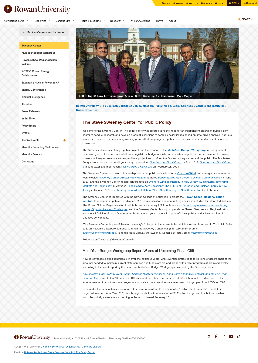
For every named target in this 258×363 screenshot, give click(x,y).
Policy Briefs (29, 125)
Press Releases (31, 111)
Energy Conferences (34, 90)
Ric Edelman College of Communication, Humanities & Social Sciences (148, 105)
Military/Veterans (140, 21)
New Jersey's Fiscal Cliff (137, 166)
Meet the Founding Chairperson (40, 147)
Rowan (248, 3)
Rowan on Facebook (216, 337)
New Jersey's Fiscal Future (166, 162)
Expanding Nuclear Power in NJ (40, 82)
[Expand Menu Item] (65, 139)
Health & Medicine (90, 21)
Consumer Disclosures (52, 346)
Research (115, 21)
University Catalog (91, 346)
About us (27, 104)
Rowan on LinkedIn (208, 337)
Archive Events (30, 140)
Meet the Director (32, 154)
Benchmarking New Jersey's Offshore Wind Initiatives (190, 177)
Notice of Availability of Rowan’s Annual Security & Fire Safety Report (59, 352)
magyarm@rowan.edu (204, 232)
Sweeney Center (86, 109)
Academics (40, 21)
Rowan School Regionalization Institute (39, 62)
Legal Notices (73, 346)
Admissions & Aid (14, 21)
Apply (235, 3)
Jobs (220, 3)
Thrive (159, 21)
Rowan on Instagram (223, 337)
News (167, 3)
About (172, 21)
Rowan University (42, 9)
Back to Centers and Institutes (45, 32)
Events (26, 133)
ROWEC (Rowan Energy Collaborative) (35, 73)
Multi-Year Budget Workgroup (39, 53)
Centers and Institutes (210, 105)
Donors (207, 3)
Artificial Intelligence (33, 97)
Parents (193, 3)
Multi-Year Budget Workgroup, (187, 149)
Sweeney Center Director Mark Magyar (122, 177)
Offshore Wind (186, 173)
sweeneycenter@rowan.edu (99, 232)
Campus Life (63, 21)
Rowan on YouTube (231, 337)
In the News (29, 118)
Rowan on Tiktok (238, 337)
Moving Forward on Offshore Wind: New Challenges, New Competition (159, 190)
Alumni (179, 3)
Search (247, 19)
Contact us (28, 161)
